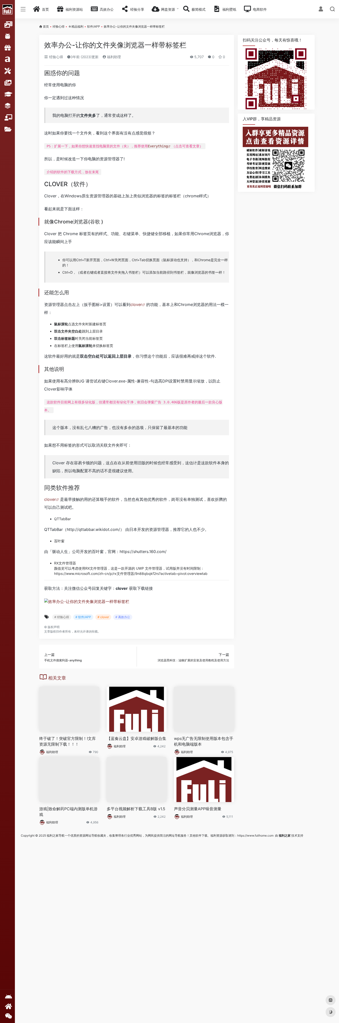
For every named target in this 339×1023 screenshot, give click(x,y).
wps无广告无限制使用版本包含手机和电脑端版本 (203, 741)
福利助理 (113, 57)
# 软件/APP (83, 617)
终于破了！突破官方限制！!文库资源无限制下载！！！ (67, 741)
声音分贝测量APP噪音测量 (197, 808)
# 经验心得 (61, 617)
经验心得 (59, 26)
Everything (158, 146)
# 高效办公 (122, 617)
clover (136, 304)
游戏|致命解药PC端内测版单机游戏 (68, 811)
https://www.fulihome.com (255, 835)
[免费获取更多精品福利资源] (7, 1006)
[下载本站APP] (7, 996)
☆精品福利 (75, 26)
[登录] (321, 9)
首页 (46, 26)
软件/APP (93, 26)
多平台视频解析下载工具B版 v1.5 (136, 808)
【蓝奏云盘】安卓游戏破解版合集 (136, 738)
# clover (103, 617)
